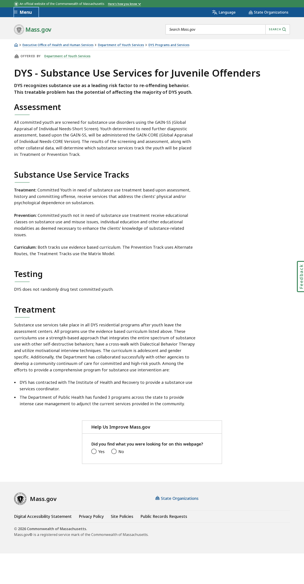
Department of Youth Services (121, 45)
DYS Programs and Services (168, 45)
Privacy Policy (91, 516)
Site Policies (122, 516)
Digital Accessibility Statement (43, 516)
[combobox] (227, 29)
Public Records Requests (163, 516)
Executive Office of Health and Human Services (57, 45)
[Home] (16, 45)
